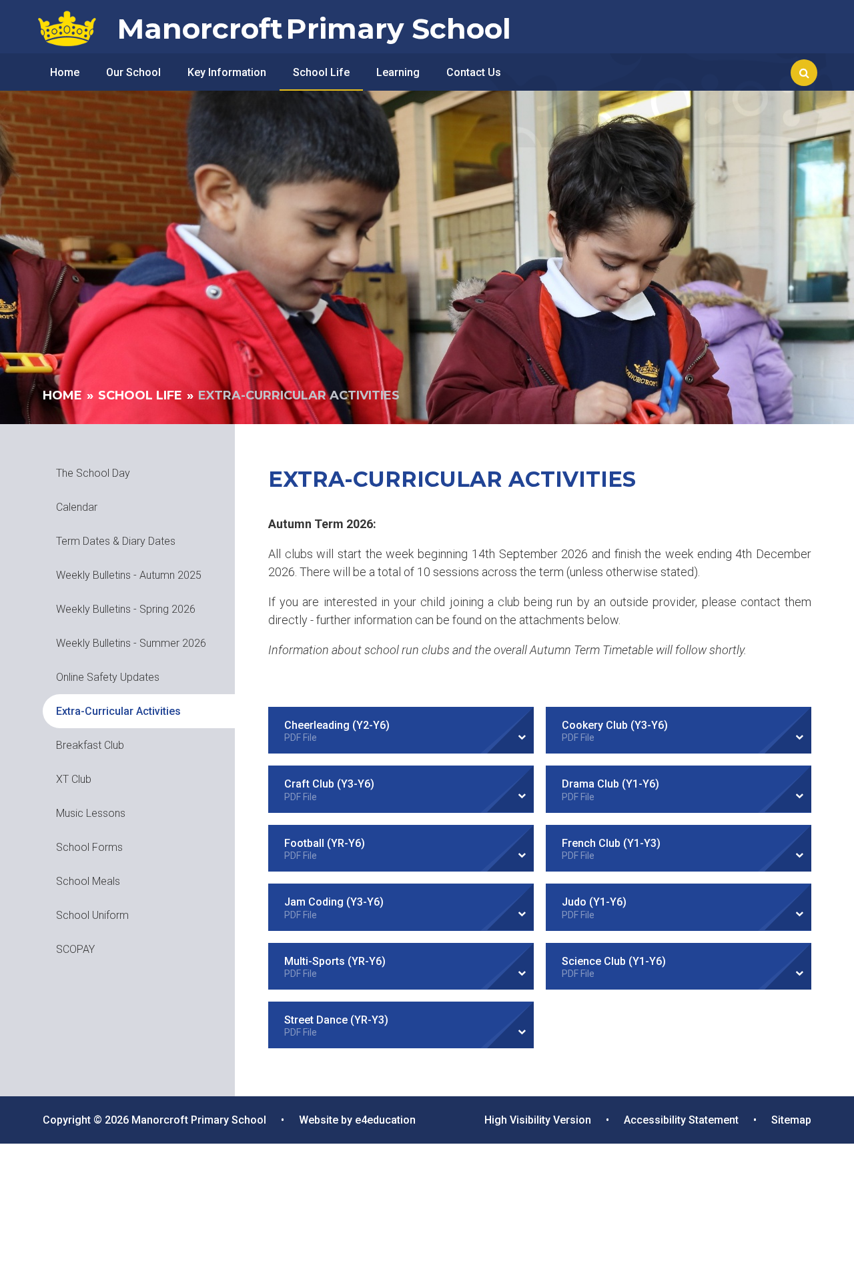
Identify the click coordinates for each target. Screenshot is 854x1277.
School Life (140, 395)
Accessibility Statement (681, 1120)
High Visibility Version (537, 1120)
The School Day (93, 473)
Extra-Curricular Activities (299, 395)
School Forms (89, 847)
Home (62, 395)
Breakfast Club (90, 745)
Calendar (76, 507)
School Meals (88, 881)
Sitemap (791, 1120)
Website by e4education (357, 1120)
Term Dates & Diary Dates (115, 541)
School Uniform (92, 915)
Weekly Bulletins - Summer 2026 (131, 643)
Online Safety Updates (107, 677)
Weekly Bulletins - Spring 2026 (125, 609)
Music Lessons (90, 813)
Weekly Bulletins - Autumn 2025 (128, 575)
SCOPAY (75, 949)
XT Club (73, 779)
